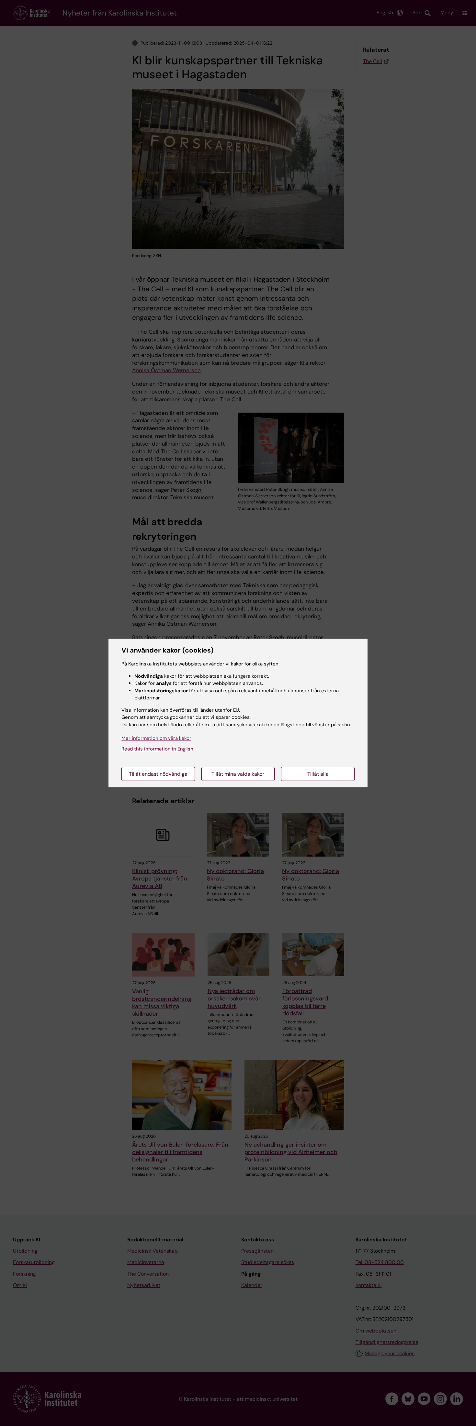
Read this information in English (157, 749)
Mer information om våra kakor (156, 738)
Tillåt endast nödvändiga (158, 774)
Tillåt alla (318, 774)
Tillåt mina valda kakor (237, 774)
